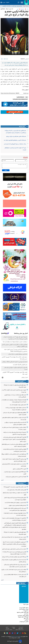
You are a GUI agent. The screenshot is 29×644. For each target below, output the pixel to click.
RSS (14, 628)
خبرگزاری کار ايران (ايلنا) (16, 636)
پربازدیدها (20, 483)
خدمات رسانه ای (9, 629)
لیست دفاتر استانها (19, 629)
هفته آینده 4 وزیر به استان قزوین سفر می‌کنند (16, 476)
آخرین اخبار (20, 381)
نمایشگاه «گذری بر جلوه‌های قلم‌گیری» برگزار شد (15, 140)
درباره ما (13, 627)
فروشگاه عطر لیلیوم (23, 617)
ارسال (6, 170)
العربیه (3, 2)
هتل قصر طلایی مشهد (22, 612)
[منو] (22, 2)
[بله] (6, 633)
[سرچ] (18, 2)
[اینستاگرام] (14, 633)
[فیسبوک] (19, 633)
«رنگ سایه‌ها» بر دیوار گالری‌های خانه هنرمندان (15, 144)
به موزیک (25, 611)
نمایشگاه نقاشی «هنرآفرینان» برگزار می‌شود (16, 136)
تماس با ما (21, 627)
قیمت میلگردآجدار (23, 609)
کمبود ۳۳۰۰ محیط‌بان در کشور (19, 469)
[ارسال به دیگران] (7, 59)
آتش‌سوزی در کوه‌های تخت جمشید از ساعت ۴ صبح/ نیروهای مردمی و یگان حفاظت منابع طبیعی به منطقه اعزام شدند (14, 544)
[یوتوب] (22, 633)
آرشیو (2, 480)
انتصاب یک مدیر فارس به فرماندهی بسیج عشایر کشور (14, 549)
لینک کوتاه (25, 93)
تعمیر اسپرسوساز (23, 621)
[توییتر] (17, 633)
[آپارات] (9, 633)
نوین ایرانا (25, 604)
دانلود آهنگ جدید (23, 607)
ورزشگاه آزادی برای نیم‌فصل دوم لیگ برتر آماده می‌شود (14, 556)
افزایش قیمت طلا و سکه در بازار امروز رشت (16, 489)
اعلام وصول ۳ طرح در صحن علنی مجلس (14, 6)
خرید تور (26, 614)
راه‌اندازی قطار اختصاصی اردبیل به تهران (17, 505)
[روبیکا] (4, 633)
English (7, 2)
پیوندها (7, 628)
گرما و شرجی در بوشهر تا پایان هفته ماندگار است (15, 502)
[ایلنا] (26, 2)
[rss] (25, 633)
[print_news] (2, 59)
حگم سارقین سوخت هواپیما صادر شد (18, 404)
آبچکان (26, 620)
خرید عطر (26, 618)
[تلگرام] (12, 633)
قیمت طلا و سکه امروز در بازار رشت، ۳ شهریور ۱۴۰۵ (15, 487)
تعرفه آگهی (20, 628)
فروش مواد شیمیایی (23, 615)
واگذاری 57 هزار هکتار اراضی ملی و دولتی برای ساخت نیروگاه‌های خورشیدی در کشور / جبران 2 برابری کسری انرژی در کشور (14, 439)
